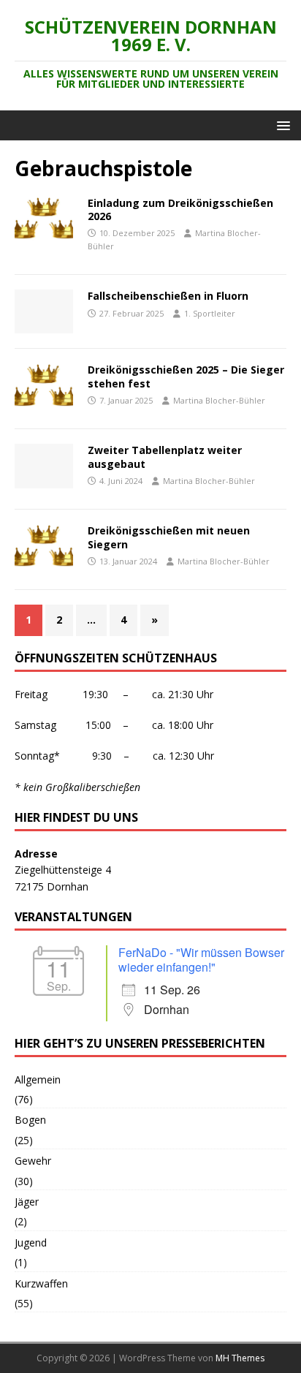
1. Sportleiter (209, 313)
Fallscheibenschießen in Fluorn (168, 296)
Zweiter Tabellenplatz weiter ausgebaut (165, 456)
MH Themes (240, 1358)
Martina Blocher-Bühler (219, 400)
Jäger (27, 1202)
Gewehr (33, 1161)
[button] (280, 124)
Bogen (30, 1120)
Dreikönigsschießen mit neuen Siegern (169, 537)
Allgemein (38, 1079)
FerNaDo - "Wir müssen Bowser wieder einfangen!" (201, 959)
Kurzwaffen (41, 1283)
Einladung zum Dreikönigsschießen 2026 (180, 209)
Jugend (31, 1242)
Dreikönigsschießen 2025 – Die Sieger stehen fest (186, 376)
